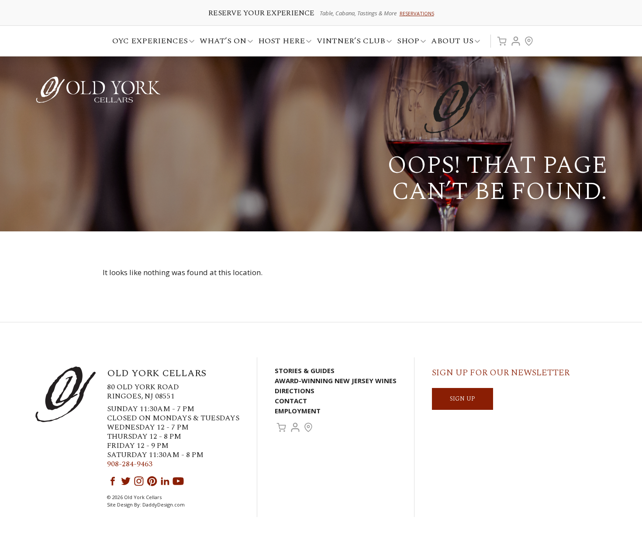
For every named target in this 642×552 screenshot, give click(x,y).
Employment (298, 410)
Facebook (112, 481)
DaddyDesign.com (163, 504)
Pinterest (152, 481)
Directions (294, 390)
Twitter (125, 481)
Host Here (279, 42)
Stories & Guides (305, 370)
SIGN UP (462, 398)
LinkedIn (165, 481)
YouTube (178, 481)
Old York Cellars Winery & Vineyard (98, 89)
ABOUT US (449, 42)
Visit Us (528, 41)
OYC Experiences (147, 42)
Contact (291, 400)
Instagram (139, 481)
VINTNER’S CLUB (348, 42)
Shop (405, 42)
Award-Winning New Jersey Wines (336, 380)
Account (515, 41)
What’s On (220, 42)
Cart (501, 41)
